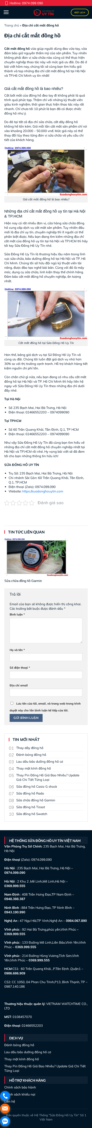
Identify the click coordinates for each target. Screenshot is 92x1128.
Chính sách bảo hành (20, 1087)
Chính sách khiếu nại (19, 1094)
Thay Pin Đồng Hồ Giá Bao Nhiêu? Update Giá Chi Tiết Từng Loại (47, 777)
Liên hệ (9, 1101)
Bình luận (17, 614)
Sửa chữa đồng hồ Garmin (35, 800)
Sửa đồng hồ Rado (30, 793)
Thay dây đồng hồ (29, 748)
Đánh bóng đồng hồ (31, 755)
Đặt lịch (79, 12)
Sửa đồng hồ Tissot (30, 807)
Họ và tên (17, 650)
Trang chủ (11, 25)
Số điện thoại (20, 667)
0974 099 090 (32, 3)
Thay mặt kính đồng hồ (33, 768)
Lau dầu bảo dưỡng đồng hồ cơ (39, 761)
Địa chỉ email (19, 685)
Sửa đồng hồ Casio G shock (36, 786)
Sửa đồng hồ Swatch (31, 814)
